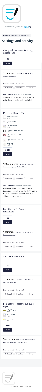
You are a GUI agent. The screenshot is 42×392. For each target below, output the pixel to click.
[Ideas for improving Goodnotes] (11, 13)
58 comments (10, 339)
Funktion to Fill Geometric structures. (16, 210)
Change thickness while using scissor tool (18, 51)
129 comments (10, 163)
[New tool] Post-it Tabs (14, 113)
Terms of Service (25, 386)
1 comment (8, 73)
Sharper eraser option (14, 256)
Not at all (9, 88)
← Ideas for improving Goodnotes (16, 35)
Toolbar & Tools (22, 167)
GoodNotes (15, 386)
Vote (8, 63)
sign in (26, 27)
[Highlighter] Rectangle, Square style (18, 305)
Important (20, 88)
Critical (32, 88)
